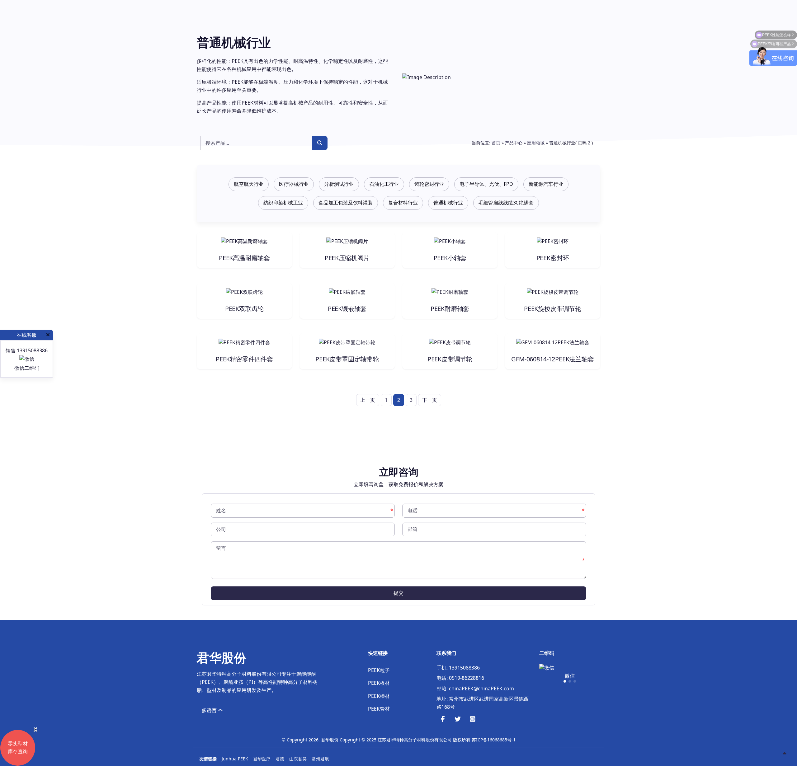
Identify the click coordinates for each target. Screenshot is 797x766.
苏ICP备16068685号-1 (494, 740)
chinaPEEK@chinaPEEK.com (481, 688)
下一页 (429, 400)
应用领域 (536, 143)
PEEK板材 (379, 682)
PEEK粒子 (379, 670)
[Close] (48, 335)
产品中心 (513, 143)
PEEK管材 (379, 708)
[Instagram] (472, 719)
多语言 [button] (210, 710)
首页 (496, 143)
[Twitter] (457, 719)
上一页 (367, 400)
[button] (565, 681)
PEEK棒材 (379, 696)
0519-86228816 (466, 677)
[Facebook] (442, 719)
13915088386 (464, 667)
